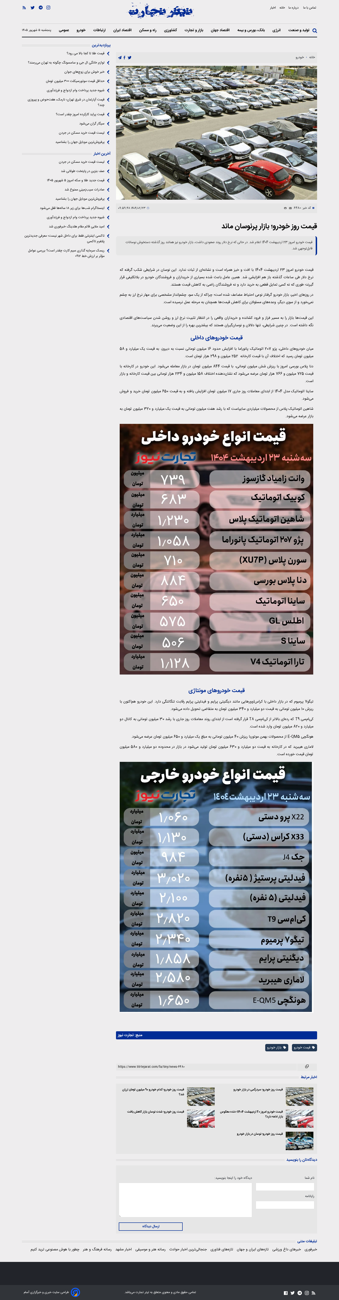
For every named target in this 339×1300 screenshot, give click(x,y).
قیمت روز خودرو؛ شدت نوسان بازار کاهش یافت (155, 1112)
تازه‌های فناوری (222, 1249)
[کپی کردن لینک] (307, 1067)
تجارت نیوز (126, 1035)
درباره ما (294, 7)
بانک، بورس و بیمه (251, 30)
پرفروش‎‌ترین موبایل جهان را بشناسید (79, 142)
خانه (282, 7)
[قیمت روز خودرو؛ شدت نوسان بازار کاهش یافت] (201, 1119)
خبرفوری (311, 1249)
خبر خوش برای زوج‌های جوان (84, 72)
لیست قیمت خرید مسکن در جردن (81, 133)
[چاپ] (284, 208)
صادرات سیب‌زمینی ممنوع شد (84, 190)
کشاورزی (171, 30)
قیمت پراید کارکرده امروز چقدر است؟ (80, 114)
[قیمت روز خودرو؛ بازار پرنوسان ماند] (216, 133)
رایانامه (309, 1196)
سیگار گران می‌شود (91, 124)
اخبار (273, 7)
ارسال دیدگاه (150, 1226)
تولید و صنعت (299, 30)
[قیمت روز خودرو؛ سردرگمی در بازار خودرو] (299, 1096)
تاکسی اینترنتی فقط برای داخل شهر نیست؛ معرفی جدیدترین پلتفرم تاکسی (64, 238)
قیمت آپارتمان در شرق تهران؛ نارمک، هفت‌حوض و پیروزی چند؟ (66, 102)
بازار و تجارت (194, 30)
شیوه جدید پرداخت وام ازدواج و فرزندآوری (75, 90)
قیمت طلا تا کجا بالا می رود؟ (85, 53)
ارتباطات (100, 30)
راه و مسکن (148, 30)
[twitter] (129, 58)
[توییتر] (32, 14)
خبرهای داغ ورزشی (286, 1249)
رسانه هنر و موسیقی (150, 1249)
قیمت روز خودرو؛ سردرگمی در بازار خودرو (258, 1089)
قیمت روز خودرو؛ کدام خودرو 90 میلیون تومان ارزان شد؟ (153, 1092)
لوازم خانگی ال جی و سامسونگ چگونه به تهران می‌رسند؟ (66, 63)
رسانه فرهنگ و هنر (97, 1249)
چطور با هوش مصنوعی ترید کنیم (55, 1249)
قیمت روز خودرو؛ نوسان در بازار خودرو (260, 1134)
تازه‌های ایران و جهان (253, 1249)
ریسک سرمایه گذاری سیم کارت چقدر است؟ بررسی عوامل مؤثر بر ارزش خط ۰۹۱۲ (66, 253)
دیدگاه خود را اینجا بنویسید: (233, 1178)
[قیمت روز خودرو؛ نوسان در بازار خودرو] (299, 1141)
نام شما (309, 1178)
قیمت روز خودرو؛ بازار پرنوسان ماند (269, 226)
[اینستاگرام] (48, 14)
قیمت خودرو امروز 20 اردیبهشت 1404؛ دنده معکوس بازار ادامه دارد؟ (251, 1114)
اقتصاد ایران (123, 30)
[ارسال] (289, 208)
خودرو (81, 30)
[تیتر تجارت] (160, 13)
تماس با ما (310, 7)
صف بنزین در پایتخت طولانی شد (82, 171)
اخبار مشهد (123, 1249)
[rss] (24, 14)
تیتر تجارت (142, 1292)
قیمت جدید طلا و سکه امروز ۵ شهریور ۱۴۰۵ (75, 180)
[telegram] (120, 58)
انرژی (277, 30)
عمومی (64, 30)
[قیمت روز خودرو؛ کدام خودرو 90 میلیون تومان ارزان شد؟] (201, 1096)
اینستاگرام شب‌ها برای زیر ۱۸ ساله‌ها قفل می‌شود (72, 208)
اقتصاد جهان (221, 30)
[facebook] (124, 58)
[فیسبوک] (286, 1293)
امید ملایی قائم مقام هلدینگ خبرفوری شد (76, 226)
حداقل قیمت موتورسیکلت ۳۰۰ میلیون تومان (75, 81)
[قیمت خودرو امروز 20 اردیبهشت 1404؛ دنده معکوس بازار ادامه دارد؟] (299, 1119)
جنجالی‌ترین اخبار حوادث (188, 1249)
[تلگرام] (41, 14)
